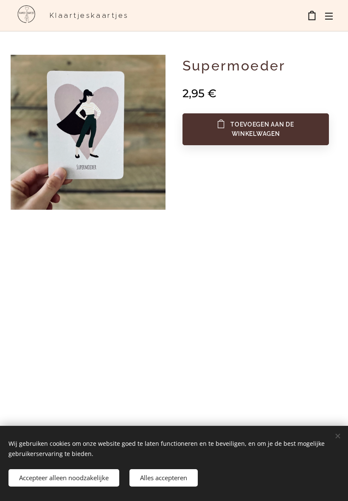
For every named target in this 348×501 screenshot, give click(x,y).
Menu (328, 15)
